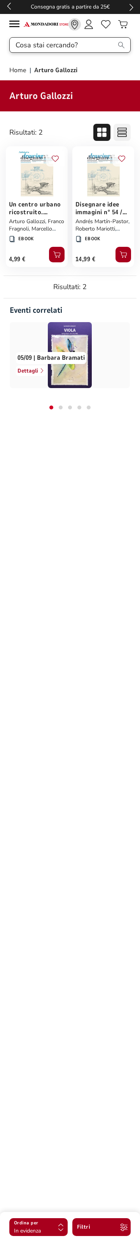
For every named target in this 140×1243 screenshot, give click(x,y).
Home (18, 70)
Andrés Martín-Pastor (101, 221)
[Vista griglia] (101, 132)
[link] (74, 24)
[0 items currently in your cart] (123, 24)
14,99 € (85, 259)
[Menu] (16, 25)
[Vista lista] (122, 132)
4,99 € (17, 259)
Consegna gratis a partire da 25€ (70, 6)
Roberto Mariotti (95, 228)
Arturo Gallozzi (27, 221)
